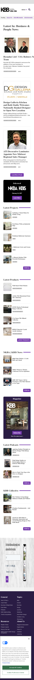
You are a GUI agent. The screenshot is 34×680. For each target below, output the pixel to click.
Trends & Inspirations (6, 614)
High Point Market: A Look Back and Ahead (20, 359)
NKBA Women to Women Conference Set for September (21, 370)
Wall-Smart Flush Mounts (19, 286)
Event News (4, 607)
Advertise (19, 631)
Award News (4, 602)
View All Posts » (4, 600)
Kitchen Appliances (18, 311)
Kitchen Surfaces (17, 333)
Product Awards (5, 627)
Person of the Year (5, 629)
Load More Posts (17, 175)
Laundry (19, 609)
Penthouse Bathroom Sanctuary (21, 236)
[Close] (29, 639)
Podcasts (3, 609)
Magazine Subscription (22, 624)
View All (27, 268)
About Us (19, 629)
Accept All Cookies (15, 667)
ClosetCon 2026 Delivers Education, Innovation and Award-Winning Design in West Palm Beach (21, 520)
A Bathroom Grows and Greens (21, 247)
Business (19, 605)
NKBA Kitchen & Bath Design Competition (8, 632)
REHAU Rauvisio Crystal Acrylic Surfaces (19, 330)
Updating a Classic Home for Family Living (20, 213)
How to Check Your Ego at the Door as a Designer (21, 473)
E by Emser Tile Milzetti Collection (19, 319)
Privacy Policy (6, 662)
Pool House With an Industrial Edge (21, 225)
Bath (14, 238)
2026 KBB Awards (18, 17)
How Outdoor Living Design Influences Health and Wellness (21, 497)
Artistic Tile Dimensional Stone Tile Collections (21, 296)
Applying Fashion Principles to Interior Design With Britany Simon (21, 450)
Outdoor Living (20, 617)
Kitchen (15, 217)
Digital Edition (20, 627)
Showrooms (20, 619)
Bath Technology (17, 288)
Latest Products (24, 340)
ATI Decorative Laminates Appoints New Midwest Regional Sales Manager (16, 154)
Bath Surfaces (16, 300)
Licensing (19, 634)
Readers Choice (4, 624)
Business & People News (10, 71)
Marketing (19, 612)
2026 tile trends (28, 17)
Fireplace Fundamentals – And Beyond (21, 509)
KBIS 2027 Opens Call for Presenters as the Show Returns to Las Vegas (21, 381)
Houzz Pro (9, 17)
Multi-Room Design (22, 614)
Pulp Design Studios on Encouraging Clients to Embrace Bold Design (19, 461)
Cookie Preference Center (15, 672)
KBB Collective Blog (6, 612)
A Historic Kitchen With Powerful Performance (19, 258)
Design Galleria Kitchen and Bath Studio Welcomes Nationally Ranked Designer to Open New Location (17, 106)
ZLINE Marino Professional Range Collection (20, 308)
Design (18, 607)
